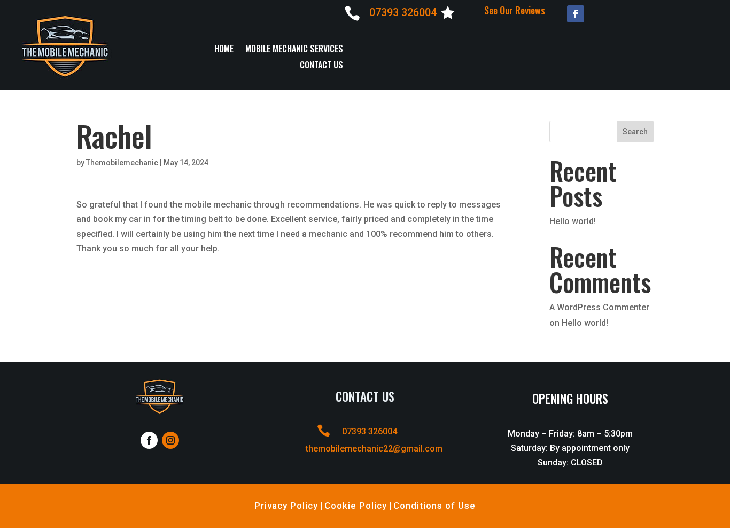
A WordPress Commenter (599, 307)
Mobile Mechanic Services (294, 50)
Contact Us (321, 66)
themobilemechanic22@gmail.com (374, 448)
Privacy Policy (286, 505)
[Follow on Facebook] (575, 13)
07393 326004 (403, 12)
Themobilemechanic (122, 162)
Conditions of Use (434, 505)
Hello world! (572, 221)
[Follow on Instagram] (170, 440)
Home (224, 50)
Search (635, 131)
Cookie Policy (355, 505)
